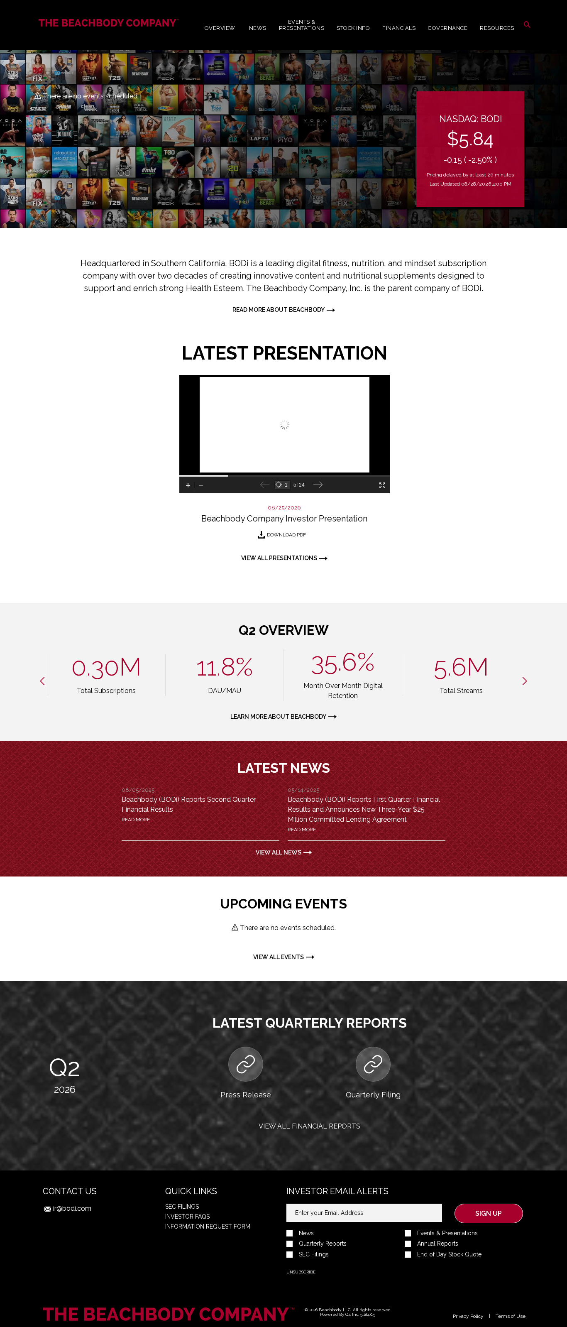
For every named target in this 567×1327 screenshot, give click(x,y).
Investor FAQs (187, 1216)
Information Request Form (207, 1226)
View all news (278, 852)
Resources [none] (497, 28)
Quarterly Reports (323, 1244)
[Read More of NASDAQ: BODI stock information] (470, 149)
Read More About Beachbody (278, 309)
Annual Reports (437, 1244)
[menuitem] (302, 25)
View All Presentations (279, 558)
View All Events (278, 957)
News (306, 1233)
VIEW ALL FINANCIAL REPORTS (309, 1126)
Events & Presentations (447, 1233)
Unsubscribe (300, 1272)
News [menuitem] (257, 28)
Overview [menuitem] (220, 28)
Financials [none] (398, 28)
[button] (527, 25)
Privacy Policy (468, 1316)
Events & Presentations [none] (302, 25)
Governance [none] (447, 28)
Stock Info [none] (353, 28)
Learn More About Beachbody (278, 717)
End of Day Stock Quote (449, 1254)
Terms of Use (510, 1316)
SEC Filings (182, 1206)
